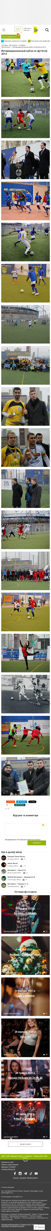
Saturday (25, 1036)
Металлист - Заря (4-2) (16, 870)
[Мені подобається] (6, 809)
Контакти (23, 1178)
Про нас (16, 1178)
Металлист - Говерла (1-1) (17, 884)
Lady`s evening (25, 995)
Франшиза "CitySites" (8, 1167)
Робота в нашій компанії (9, 1165)
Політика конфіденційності (10, 1224)
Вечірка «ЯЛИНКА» (25, 913)
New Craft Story (25, 1118)
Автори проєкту (32, 1178)
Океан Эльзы (12, 863)
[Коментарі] (9, 809)
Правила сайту (26, 1224)
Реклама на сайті (7, 1162)
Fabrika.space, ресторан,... (13, 1013)
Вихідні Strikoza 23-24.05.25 (25, 1077)
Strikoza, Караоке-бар (11, 1095)
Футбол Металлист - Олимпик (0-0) (21, 877)
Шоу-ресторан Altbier (11, 931)
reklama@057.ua (7, 1193)
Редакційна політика (17, 1226)
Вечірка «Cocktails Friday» (25, 954)
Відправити (37, 843)
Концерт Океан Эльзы (16, 856)
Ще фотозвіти (25, 1144)
